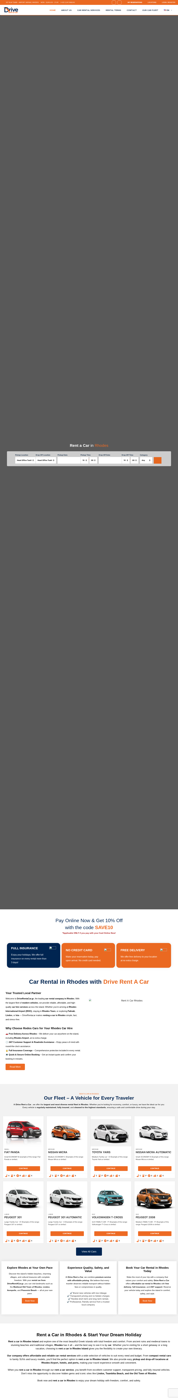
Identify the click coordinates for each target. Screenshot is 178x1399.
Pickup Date (62, 455)
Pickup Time (86, 455)
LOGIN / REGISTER (168, 2)
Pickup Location (21, 455)
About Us (66, 10)
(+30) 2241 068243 (67, 2)
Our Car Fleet (150, 10)
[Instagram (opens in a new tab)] (119, 2)
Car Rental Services (88, 10)
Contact (132, 10)
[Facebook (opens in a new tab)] (114, 2)
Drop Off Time (127, 455)
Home (53, 10)
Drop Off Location (43, 455)
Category (144, 455)
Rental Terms (113, 10)
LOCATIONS (152, 2)
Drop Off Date (104, 455)
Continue (23, 1168)
